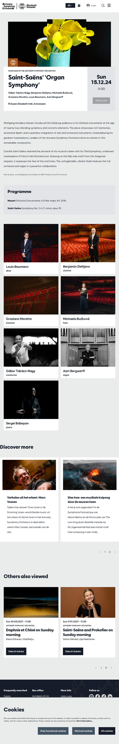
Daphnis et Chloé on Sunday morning (30, 632)
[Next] (115, 552)
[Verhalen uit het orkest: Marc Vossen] (29, 475)
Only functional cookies (53, 730)
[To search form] (104, 5)
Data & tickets (16, 651)
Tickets (7, 696)
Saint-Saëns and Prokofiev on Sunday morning (88, 632)
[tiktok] (103, 696)
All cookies (107, 730)
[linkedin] (110, 696)
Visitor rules (66, 696)
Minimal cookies (83, 730)
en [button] (69, 5)
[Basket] (80, 5)
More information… (85, 721)
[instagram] (91, 696)
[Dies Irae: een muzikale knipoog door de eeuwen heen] (90, 475)
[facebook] (97, 696)
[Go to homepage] (19, 6)
